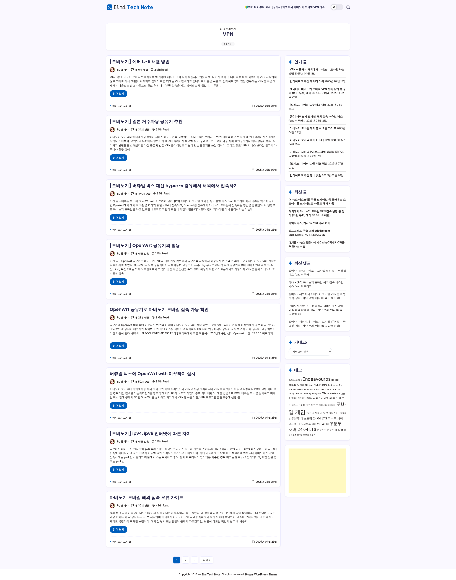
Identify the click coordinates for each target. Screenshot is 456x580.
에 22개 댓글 (142, 317)
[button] (337, 7)
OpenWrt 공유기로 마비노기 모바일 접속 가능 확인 (159, 309)
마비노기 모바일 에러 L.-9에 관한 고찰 (313, 140)
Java (311, 385)
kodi (330, 385)
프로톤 (312, 435)
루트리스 (302, 398)
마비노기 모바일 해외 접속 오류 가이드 (146, 497)
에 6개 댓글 (141, 69)
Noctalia (292, 389)
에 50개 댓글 (142, 381)
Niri (340, 385)
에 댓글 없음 (142, 253)
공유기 (294, 398)
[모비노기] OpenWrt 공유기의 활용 (145, 245)
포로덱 (306, 435)
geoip (335, 379)
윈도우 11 (332, 429)
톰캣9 (299, 435)
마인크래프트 (310, 404)
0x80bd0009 (295, 380)
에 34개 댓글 (142, 129)
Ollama (300, 389)
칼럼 (340, 430)
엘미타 (124, 69)
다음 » (207, 560)
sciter (317, 389)
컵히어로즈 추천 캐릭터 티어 (307, 81)
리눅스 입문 (297, 405)
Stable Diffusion (333, 389)
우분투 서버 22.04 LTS (316, 424)
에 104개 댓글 (143, 193)
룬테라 (309, 398)
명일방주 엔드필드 (327, 405)
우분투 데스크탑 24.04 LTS (309, 418)
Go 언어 (300, 385)
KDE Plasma (321, 384)
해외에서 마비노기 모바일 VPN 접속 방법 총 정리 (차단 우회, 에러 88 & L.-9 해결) (316, 310)
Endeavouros (316, 379)
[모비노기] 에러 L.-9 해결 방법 (140, 62)
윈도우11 (321, 429)
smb (323, 389)
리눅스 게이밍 (321, 397)
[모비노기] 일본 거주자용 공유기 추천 (146, 121)
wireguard (316, 394)
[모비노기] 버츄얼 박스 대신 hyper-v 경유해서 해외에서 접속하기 (174, 186)
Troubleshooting (303, 394)
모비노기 (310, 413)
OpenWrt (308, 389)
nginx (335, 385)
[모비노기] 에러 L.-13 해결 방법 (309, 163)
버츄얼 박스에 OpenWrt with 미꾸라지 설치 (152, 374)
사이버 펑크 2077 (325, 412)
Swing (291, 394)
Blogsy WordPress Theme (261, 574)
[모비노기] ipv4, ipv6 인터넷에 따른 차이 (150, 433)
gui (306, 384)
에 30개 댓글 (142, 505)
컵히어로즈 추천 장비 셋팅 (305, 175)
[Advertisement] (317, 470)
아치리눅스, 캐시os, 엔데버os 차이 (309, 223)
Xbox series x (331, 393)
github (292, 384)
